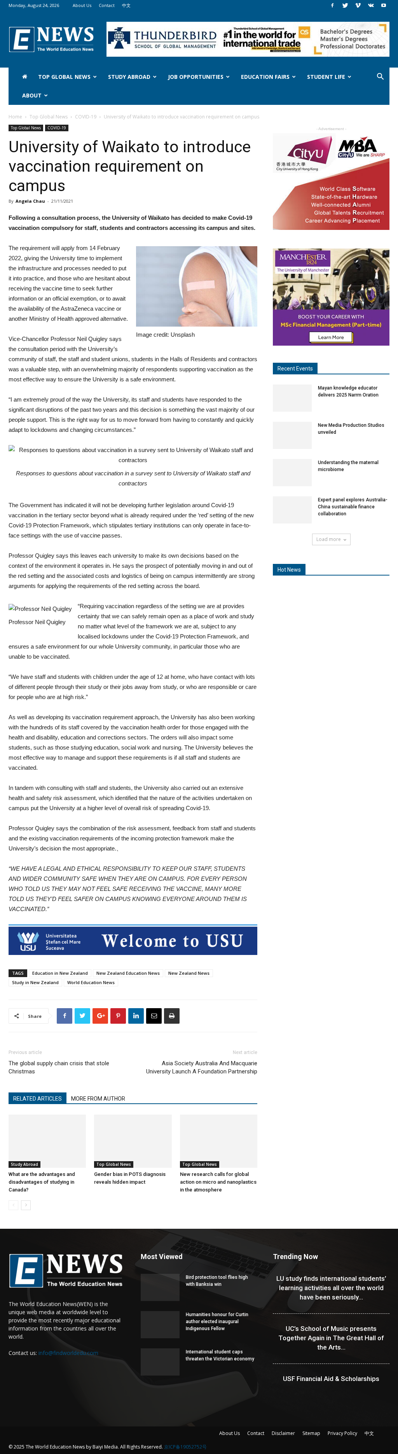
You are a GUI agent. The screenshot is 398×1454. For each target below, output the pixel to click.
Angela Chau (30, 201)
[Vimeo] (358, 5)
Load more (328, 539)
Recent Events (295, 368)
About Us (82, 5)
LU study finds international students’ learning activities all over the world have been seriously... (331, 1288)
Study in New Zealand (35, 982)
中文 (126, 5)
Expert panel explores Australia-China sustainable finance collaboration (353, 507)
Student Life (326, 76)
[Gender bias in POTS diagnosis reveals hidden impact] (132, 1141)
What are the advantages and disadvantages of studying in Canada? (42, 1182)
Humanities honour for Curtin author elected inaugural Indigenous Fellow (217, 1321)
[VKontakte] (371, 5)
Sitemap (311, 1433)
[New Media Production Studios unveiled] (292, 435)
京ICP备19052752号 (185, 1447)
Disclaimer (283, 1433)
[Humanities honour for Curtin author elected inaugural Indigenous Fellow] (160, 1324)
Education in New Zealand (60, 973)
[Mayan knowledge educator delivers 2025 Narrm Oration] (292, 398)
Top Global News (64, 76)
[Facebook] (332, 5)
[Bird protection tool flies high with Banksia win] (160, 1287)
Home (15, 116)
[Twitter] (345, 5)
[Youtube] (383, 5)
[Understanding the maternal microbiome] (292, 472)
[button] (380, 77)
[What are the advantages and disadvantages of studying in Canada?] (47, 1141)
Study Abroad (129, 76)
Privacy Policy (342, 1433)
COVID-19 (85, 116)
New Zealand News (188, 973)
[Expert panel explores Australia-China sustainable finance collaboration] (292, 510)
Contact (107, 5)
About (32, 95)
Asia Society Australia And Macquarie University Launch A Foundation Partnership (201, 1067)
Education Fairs (265, 76)
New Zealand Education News (128, 973)
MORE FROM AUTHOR (98, 1099)
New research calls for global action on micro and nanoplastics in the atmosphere (218, 1182)
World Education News (91, 982)
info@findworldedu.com (68, 1353)
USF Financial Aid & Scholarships (331, 1379)
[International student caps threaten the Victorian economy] (160, 1362)
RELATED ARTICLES (37, 1099)
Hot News (289, 570)
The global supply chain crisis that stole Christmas (59, 1067)
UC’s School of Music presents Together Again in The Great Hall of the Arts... (331, 1338)
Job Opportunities (195, 76)
